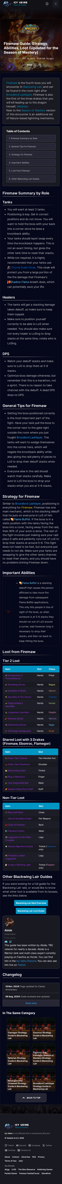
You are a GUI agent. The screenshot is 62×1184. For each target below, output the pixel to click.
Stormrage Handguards (19, 731)
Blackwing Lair (32, 86)
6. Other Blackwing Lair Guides (24, 178)
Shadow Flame (19, 282)
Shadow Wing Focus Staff (20, 789)
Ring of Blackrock (16, 776)
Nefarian (22, 106)
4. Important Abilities (19, 162)
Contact (15, 1157)
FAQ (34, 1157)
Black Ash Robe (15, 812)
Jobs (21, 1161)
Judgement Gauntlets (18, 712)
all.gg (7, 1169)
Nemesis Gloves (15, 718)
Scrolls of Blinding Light (19, 864)
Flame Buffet (22, 519)
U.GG (14, 1169)
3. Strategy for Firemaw (20, 154)
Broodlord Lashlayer (19, 94)
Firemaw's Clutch (16, 831)
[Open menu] (56, 3)
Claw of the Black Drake (19, 818)
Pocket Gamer (11, 1173)
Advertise (25, 1157)
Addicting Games (45, 1169)
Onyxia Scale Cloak (23, 267)
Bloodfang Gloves (16, 684)
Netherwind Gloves (17, 724)
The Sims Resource (26, 1169)
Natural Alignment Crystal (20, 846)
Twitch (21, 964)
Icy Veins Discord (26, 960)
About (7, 1157)
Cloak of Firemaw (16, 824)
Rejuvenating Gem (17, 770)
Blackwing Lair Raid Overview (31, 903)
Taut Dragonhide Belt (18, 783)
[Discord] (40, 65)
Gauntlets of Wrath (17, 690)
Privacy (41, 1157)
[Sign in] (47, 3)
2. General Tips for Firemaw (22, 146)
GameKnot (46, 1173)
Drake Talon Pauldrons (19, 764)
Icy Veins (8, 1133)
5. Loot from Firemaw (19, 170)
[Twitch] (35, 65)
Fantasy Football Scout (29, 1173)
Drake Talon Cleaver (18, 758)
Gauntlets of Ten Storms (19, 697)
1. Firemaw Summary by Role (23, 138)
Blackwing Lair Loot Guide (31, 911)
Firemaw (11, 82)
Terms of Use (10, 1161)
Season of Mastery (33, 110)
